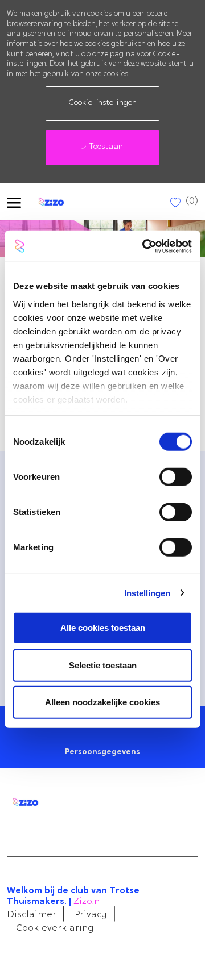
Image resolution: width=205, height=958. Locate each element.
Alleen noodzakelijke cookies (102, 702)
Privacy (91, 914)
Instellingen (147, 592)
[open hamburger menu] (14, 202)
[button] (102, 103)
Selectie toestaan (103, 665)
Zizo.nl (87, 901)
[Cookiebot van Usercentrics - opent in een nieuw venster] (144, 246)
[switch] (175, 477)
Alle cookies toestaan (102, 628)
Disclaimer (31, 914)
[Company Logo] (60, 201)
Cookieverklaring (55, 928)
